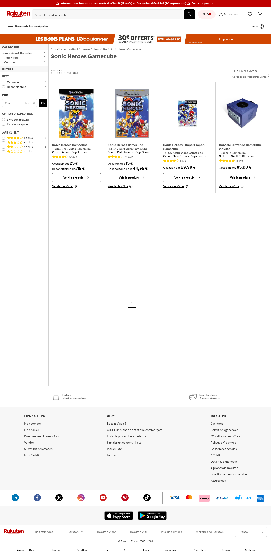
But (125, 550)
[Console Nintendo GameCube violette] (243, 113)
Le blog (111, 455)
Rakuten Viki (138, 531)
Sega (57, 148)
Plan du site (114, 449)
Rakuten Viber (106, 531)
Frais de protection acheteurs (126, 436)
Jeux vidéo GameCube (76, 148)
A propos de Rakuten (224, 468)
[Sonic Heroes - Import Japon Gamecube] (187, 113)
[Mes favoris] (250, 14)
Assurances (218, 480)
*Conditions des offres (225, 436)
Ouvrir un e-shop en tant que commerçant (134, 430)
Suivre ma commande (38, 449)
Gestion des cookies (224, 449)
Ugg (106, 550)
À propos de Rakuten (210, 531)
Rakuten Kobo (44, 531)
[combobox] (104, 15)
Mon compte (32, 423)
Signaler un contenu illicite (124, 442)
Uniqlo (226, 550)
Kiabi (146, 550)
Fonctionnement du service (229, 474)
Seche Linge (200, 550)
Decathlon (82, 550)
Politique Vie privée (223, 442)
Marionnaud (171, 550)
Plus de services (171, 531)
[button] (203, 3)
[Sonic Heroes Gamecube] (76, 113)
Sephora (250, 550)
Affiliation (217, 455)
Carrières (217, 423)
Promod (56, 550)
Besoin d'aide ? (116, 423)
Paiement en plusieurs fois (41, 436)
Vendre (29, 442)
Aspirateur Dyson (26, 550)
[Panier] (260, 14)
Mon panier (31, 430)
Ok (43, 103)
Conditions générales (224, 430)
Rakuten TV (75, 531)
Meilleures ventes (258, 76)
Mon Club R (31, 455)
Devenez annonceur (224, 461)
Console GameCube (233, 152)
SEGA (113, 148)
